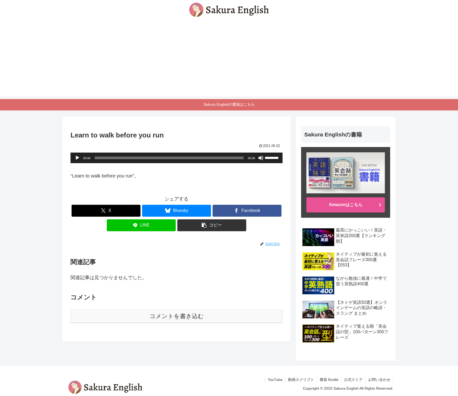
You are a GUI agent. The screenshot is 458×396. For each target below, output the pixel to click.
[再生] (77, 158)
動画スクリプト (301, 379)
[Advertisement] (229, 59)
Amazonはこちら (346, 204)
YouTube (275, 379)
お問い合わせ (379, 379)
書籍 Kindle (329, 379)
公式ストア (353, 379)
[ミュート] (260, 158)
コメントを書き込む (176, 316)
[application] (177, 158)
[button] (211, 225)
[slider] (272, 157)
